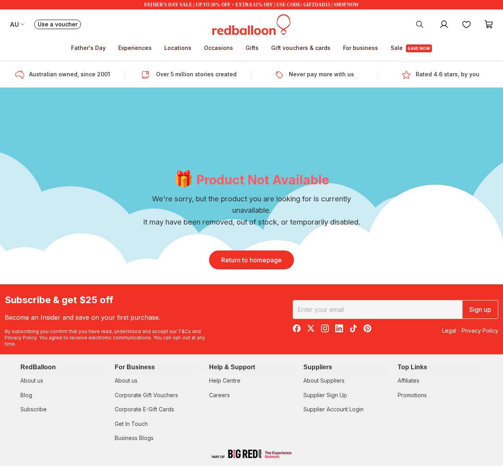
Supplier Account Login (333, 409)
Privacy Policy (21, 338)
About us (31, 380)
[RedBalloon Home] (251, 24)
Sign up (480, 309)
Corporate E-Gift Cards (144, 409)
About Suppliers (324, 380)
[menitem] (466, 24)
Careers (219, 395)
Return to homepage (251, 260)
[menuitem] (419, 24)
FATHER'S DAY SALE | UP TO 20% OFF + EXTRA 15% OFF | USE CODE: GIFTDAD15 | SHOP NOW (251, 4)
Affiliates (408, 380)
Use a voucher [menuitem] (59, 25)
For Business (135, 367)
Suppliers (317, 367)
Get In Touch (131, 423)
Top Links (412, 367)
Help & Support (232, 367)
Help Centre (224, 380)
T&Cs (184, 331)
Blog (26, 395)
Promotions (412, 395)
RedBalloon (38, 367)
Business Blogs (134, 438)
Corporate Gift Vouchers (146, 395)
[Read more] (22, 74)
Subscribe (33, 409)
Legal (449, 330)
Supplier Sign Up (325, 395)
